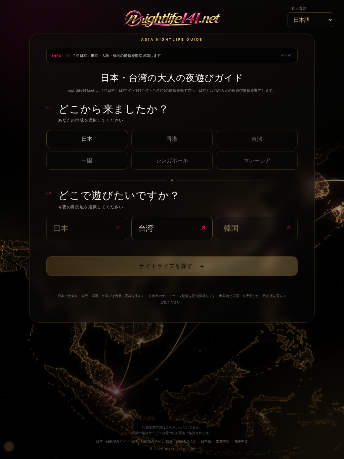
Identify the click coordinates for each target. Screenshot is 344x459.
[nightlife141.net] (172, 19)
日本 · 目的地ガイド (111, 441)
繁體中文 (222, 441)
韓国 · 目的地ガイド (181, 441)
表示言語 (299, 8)
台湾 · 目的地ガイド (146, 441)
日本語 (206, 441)
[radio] (87, 139)
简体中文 (241, 441)
